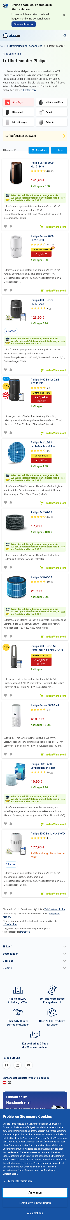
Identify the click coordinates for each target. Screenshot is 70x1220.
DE (9, 1082)
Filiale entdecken (24, 24)
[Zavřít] (64, 15)
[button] (35, 946)
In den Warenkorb (56, 226)
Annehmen (35, 1192)
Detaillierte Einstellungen (35, 1203)
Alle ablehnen (35, 1213)
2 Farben (11, 331)
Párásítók (25, 932)
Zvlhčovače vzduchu (54, 909)
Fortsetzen (29, 90)
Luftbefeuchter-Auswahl (20, 135)
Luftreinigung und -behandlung (24, 46)
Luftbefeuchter (56, 46)
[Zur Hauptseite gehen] (11, 35)
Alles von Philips (12, 53)
